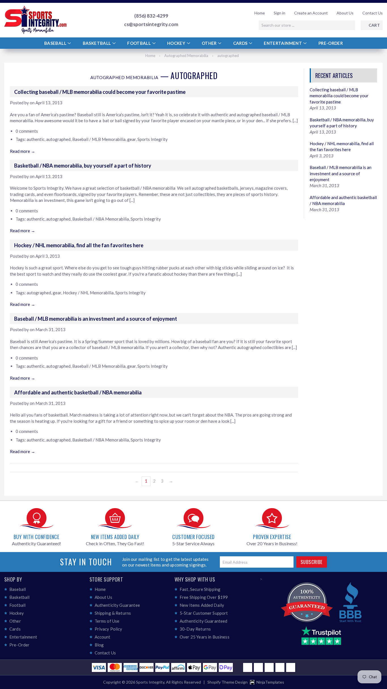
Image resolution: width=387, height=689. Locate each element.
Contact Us (372, 12)
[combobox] (307, 25)
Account (102, 636)
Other (210, 43)
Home (259, 12)
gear (131, 139)
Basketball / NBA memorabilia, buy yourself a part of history (82, 165)
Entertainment (283, 43)
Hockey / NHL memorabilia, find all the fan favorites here (78, 245)
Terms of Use (107, 621)
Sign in (279, 12)
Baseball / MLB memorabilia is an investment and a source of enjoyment (95, 319)
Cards (240, 43)
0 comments (27, 131)
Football (139, 43)
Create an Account (311, 12)
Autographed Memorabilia (186, 55)
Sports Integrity (152, 139)
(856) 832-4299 (151, 16)
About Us (345, 12)
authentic (35, 139)
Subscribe (312, 561)
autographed (58, 139)
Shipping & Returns (113, 613)
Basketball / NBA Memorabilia (100, 218)
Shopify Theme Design (227, 682)
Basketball (97, 43)
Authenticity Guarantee (117, 605)
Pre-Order (330, 43)
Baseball (55, 43)
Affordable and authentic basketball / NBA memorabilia (78, 392)
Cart (374, 25)
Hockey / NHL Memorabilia (88, 292)
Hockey (176, 43)
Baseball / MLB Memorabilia (99, 139)
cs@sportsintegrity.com (151, 24)
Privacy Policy (108, 628)
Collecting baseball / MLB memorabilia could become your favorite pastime (100, 92)
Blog (99, 644)
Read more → (22, 151)
